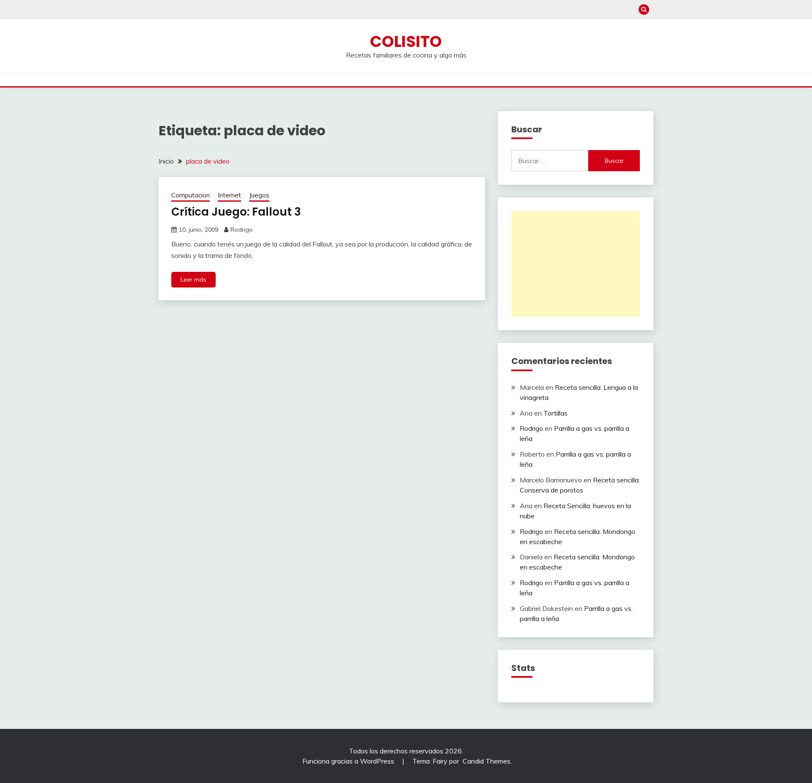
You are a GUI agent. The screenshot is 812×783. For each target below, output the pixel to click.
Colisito (406, 41)
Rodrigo (241, 229)
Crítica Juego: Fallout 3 (236, 211)
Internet (229, 195)
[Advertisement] (575, 264)
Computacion (190, 195)
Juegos (259, 195)
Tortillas (555, 413)
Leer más (193, 279)
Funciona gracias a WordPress (349, 761)
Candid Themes (486, 761)
